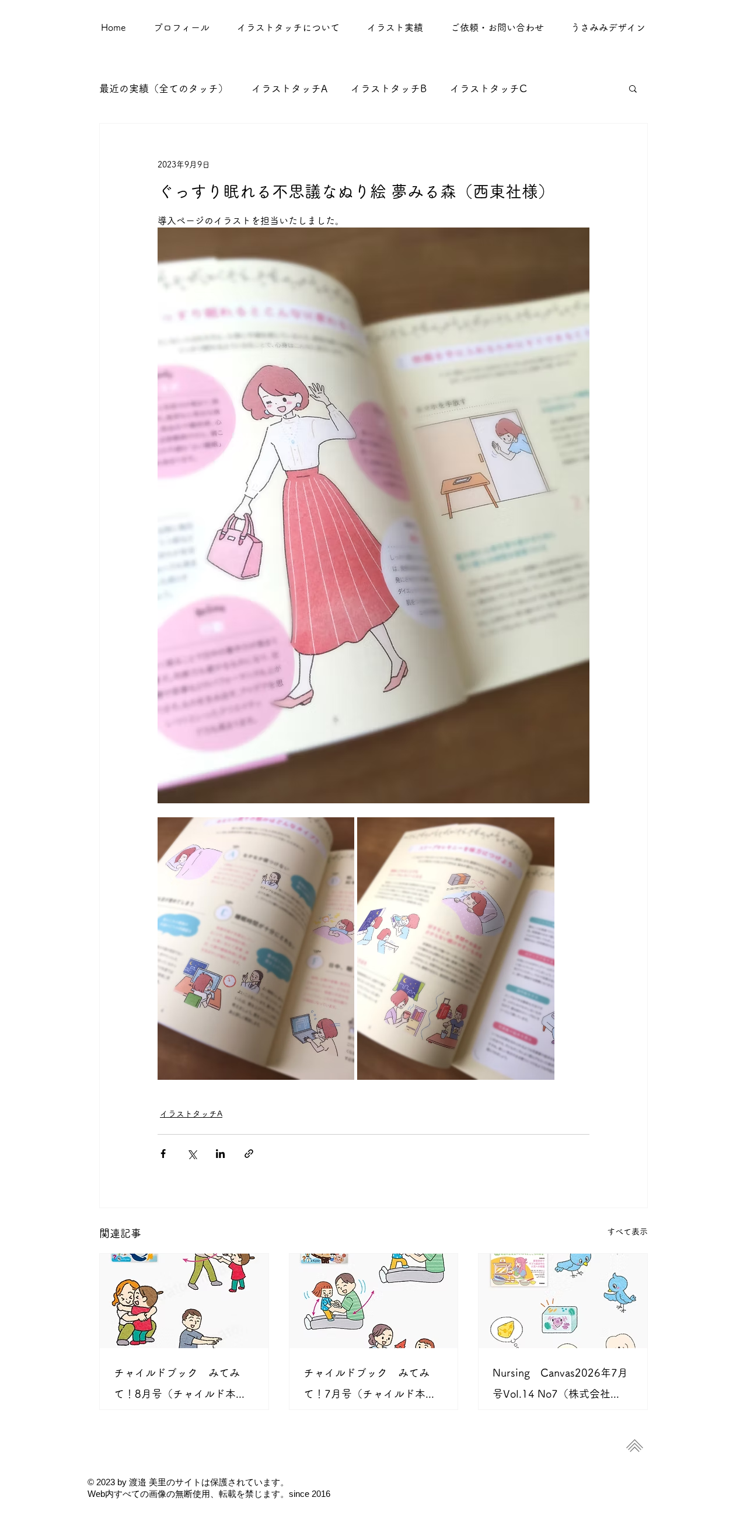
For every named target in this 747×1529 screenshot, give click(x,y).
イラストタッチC (488, 88)
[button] (395, 27)
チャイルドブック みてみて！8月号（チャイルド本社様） (180, 1385)
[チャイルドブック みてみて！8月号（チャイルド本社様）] (184, 1301)
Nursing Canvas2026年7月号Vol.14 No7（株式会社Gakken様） (560, 1385)
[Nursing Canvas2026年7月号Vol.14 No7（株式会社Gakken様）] (563, 1301)
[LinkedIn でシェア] (220, 1153)
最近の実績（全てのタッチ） (163, 88)
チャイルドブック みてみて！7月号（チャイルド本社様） (369, 1385)
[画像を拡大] (256, 948)
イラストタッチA (289, 88)
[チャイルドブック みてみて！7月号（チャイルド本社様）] (373, 1301)
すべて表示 (627, 1231)
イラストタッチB (389, 88)
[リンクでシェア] (248, 1153)
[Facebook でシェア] (163, 1153)
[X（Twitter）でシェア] (191, 1153)
